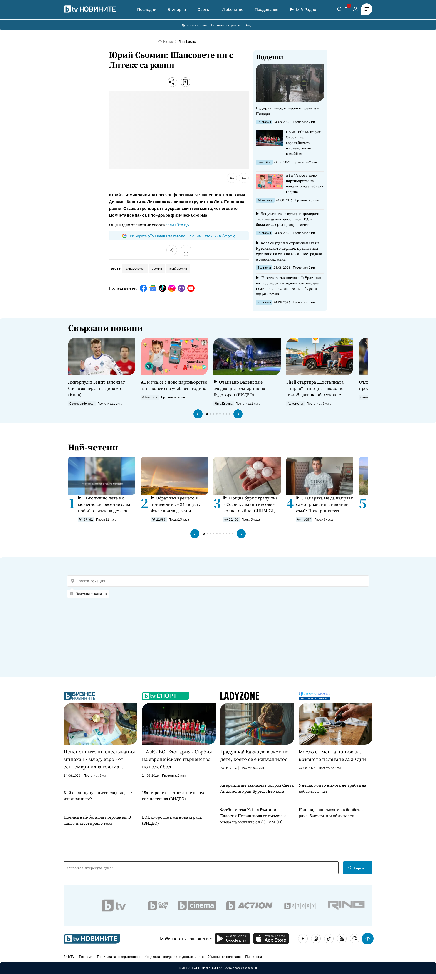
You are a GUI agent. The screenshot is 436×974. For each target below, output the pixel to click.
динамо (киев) (135, 268)
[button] (198, 413)
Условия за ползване (224, 956)
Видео (249, 25)
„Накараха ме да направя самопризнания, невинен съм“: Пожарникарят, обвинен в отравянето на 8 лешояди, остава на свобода (324, 504)
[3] (347, 9)
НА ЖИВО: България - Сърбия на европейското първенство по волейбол (304, 142)
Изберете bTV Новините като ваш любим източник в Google (182, 235)
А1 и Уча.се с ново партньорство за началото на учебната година (304, 183)
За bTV (69, 956)
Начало (168, 41)
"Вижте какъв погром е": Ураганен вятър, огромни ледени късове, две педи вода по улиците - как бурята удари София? (288, 285)
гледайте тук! (178, 224)
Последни (146, 9)
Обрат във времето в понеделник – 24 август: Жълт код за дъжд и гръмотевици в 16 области (178, 504)
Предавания (266, 9)
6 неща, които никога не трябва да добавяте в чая (332, 788)
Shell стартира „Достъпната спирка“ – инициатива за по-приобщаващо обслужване (315, 388)
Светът (204, 9)
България (177, 9)
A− (232, 177)
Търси (358, 868)
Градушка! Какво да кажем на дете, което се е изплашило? (254, 755)
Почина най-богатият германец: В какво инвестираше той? (97, 820)
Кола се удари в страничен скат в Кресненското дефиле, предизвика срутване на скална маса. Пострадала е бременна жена (289, 251)
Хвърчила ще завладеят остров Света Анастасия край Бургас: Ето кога (257, 788)
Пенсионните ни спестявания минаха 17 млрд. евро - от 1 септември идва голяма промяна (99, 759)
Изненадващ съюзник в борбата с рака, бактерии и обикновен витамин (331, 813)
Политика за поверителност (118, 956)
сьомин (157, 268)
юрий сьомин (178, 268)
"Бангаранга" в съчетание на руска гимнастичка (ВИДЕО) (176, 796)
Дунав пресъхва (194, 25)
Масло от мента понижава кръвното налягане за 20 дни (332, 755)
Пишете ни (253, 956)
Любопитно (232, 9)
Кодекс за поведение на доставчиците (174, 956)
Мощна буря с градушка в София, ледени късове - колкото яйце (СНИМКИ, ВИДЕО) (250, 504)
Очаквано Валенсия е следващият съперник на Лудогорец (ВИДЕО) (239, 388)
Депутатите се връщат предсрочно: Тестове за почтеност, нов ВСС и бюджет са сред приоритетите (290, 219)
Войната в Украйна (225, 25)
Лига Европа (187, 41)
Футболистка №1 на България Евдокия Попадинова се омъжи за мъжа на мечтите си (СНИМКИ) (253, 816)
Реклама (85, 956)
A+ (243, 177)
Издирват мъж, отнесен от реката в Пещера (287, 111)
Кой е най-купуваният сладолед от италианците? (98, 796)
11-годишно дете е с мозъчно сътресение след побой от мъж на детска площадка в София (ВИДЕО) (104, 504)
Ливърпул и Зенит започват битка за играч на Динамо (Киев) (96, 388)
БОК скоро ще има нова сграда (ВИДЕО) (172, 820)
